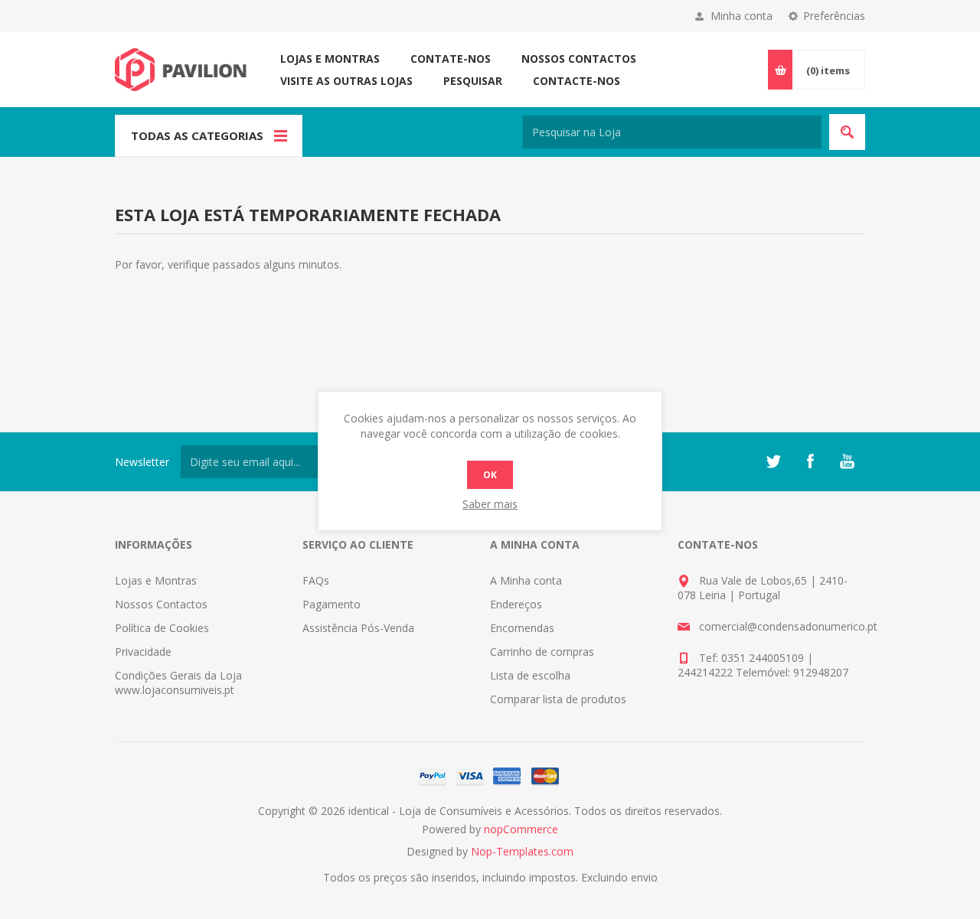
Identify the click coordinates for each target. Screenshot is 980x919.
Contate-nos (450, 58)
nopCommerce (521, 829)
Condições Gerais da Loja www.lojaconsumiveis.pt (178, 682)
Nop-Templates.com (522, 851)
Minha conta (741, 15)
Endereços (516, 604)
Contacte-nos (576, 80)
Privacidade (143, 651)
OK (490, 474)
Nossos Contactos (578, 58)
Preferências (834, 15)
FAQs (315, 580)
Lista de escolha (530, 675)
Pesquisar (472, 80)
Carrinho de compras (542, 651)
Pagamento (331, 604)
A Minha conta (526, 580)
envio (644, 877)
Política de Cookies (162, 628)
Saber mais (490, 504)
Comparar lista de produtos (558, 699)
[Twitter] (773, 461)
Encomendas (522, 628)
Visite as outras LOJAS (346, 80)
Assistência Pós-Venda (358, 628)
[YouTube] (847, 461)
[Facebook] (810, 461)
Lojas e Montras (330, 58)
